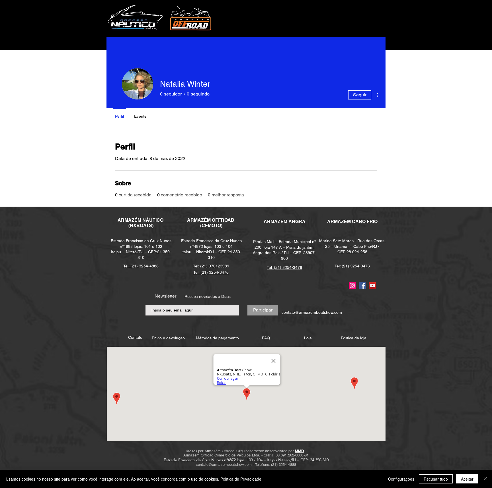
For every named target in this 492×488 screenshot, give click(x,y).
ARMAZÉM (199, 220)
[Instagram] (352, 285)
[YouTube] (372, 285)
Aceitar (467, 479)
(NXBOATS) (140, 225)
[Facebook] (362, 285)
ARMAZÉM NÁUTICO (141, 220)
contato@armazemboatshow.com (224, 464)
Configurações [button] (401, 479)
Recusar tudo (436, 479)
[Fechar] (485, 478)
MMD (299, 451)
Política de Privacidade (240, 479)
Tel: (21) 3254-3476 (284, 267)
